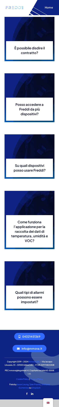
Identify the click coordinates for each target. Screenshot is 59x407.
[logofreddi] (15, 6)
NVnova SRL (34, 361)
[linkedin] (32, 394)
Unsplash (36, 388)
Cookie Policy (22, 379)
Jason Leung (23, 384)
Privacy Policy (36, 379)
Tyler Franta (35, 384)
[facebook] (27, 394)
